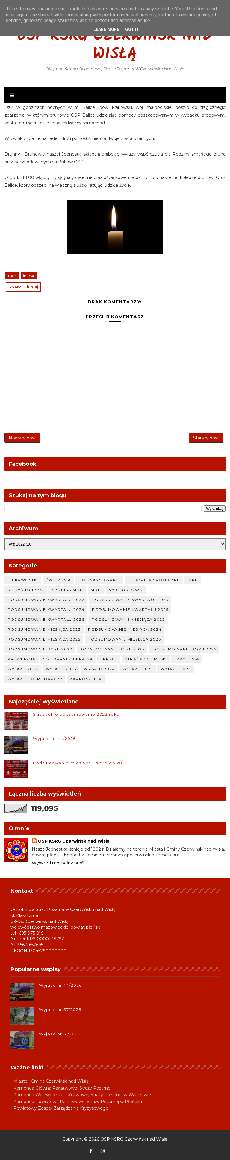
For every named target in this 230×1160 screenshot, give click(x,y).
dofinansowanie (99, 580)
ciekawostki (22, 580)
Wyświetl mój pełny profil (58, 863)
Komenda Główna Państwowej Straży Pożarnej (62, 1088)
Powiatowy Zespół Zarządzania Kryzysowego (60, 1108)
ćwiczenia (58, 580)
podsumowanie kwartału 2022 (45, 599)
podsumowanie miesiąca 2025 (43, 639)
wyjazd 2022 (22, 669)
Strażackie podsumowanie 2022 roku (76, 714)
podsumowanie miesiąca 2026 (124, 639)
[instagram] (102, 1151)
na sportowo (125, 589)
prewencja (21, 659)
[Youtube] (114, 1148)
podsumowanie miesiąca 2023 (44, 629)
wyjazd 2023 (61, 669)
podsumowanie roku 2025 (184, 649)
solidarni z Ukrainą (68, 659)
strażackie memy (146, 659)
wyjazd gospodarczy (34, 679)
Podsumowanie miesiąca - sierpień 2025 (80, 762)
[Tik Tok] (137, 1148)
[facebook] (90, 1151)
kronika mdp (67, 589)
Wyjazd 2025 (137, 669)
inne (192, 580)
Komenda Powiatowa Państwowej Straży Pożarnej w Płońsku (77, 1101)
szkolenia (186, 659)
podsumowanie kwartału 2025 (130, 609)
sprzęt (108, 659)
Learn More (106, 29)
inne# (28, 275)
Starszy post (206, 438)
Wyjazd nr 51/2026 (60, 1033)
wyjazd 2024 (99, 669)
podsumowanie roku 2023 (112, 649)
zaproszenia (86, 679)
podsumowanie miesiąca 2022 (128, 619)
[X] (125, 1148)
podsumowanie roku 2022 (39, 649)
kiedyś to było (25, 589)
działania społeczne (154, 580)
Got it (132, 29)
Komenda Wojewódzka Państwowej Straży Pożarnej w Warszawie (82, 1094)
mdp (96, 589)
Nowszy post (22, 438)
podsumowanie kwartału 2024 (45, 609)
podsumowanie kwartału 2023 (130, 599)
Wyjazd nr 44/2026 (54, 738)
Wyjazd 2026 (175, 669)
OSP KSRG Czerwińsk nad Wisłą (115, 45)
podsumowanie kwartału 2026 (45, 619)
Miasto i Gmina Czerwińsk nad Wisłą (51, 1081)
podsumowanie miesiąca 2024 (124, 629)
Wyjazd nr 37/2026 (60, 1009)
